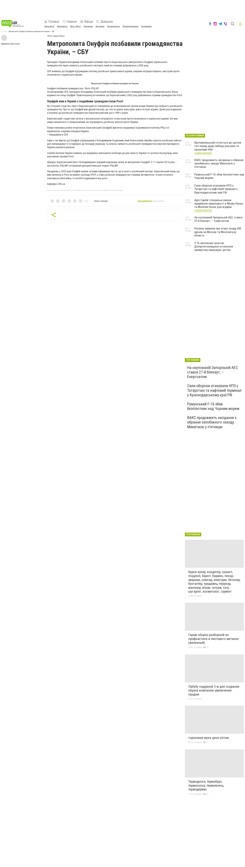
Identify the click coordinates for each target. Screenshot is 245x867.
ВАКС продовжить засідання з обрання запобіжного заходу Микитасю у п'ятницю (218, 163)
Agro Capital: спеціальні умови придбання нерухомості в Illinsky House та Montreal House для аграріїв (218, 203)
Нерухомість (62, 26)
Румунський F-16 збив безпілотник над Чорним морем (213, 406)
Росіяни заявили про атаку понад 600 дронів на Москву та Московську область (217, 232)
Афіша (88, 21)
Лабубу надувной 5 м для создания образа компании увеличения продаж (213, 690)
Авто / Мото (75, 26)
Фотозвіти (100, 26)
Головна (53, 21)
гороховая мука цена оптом (208, 738)
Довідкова (88, 26)
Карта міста (49, 26)
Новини (72, 21)
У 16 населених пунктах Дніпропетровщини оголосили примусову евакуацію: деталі (213, 246)
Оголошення (146, 26)
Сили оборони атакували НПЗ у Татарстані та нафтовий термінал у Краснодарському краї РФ (215, 189)
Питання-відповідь (130, 26)
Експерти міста (113, 26)
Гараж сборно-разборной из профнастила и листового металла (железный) (213, 639)
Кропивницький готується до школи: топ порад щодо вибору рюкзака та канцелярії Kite (218, 146)
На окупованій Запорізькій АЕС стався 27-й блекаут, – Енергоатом (218, 219)
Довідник (106, 21)
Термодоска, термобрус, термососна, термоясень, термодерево (206, 785)
